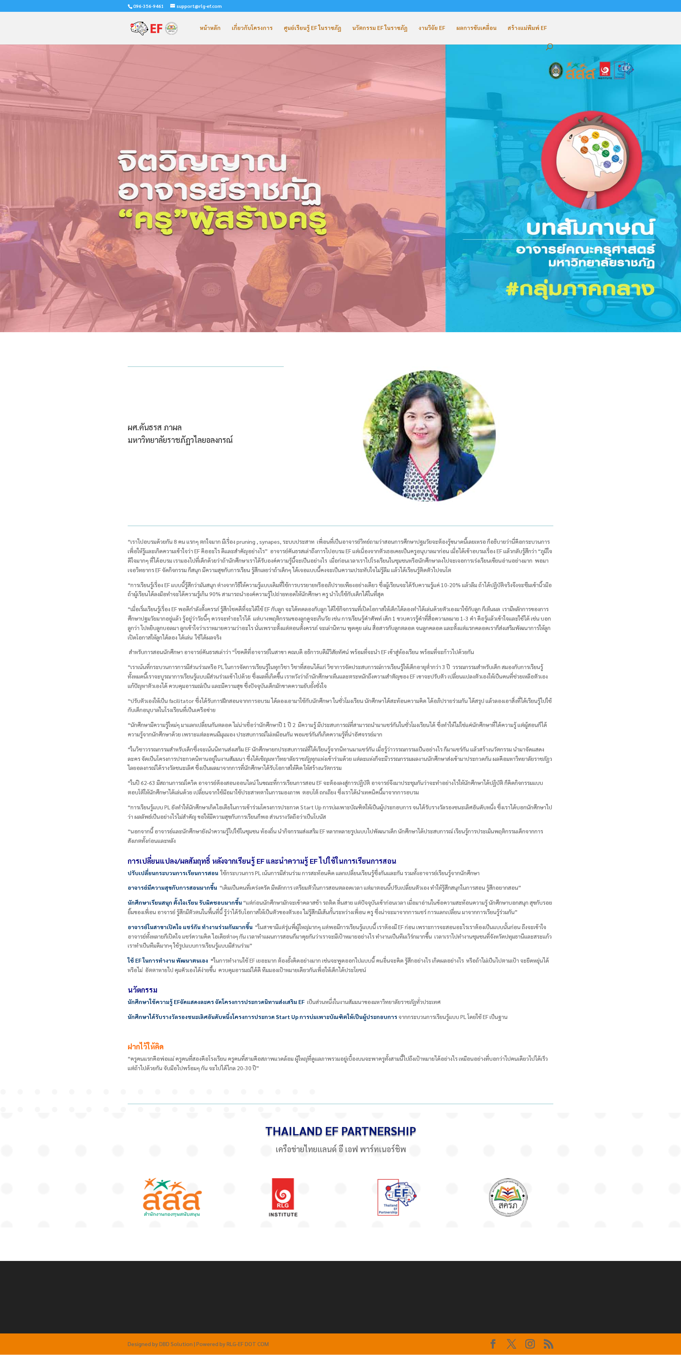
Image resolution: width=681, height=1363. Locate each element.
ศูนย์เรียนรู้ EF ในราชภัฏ (312, 28)
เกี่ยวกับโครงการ (252, 28)
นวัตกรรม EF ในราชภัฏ (379, 28)
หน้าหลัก (210, 28)
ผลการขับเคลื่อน (476, 28)
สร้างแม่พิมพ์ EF (527, 28)
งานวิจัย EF (432, 28)
